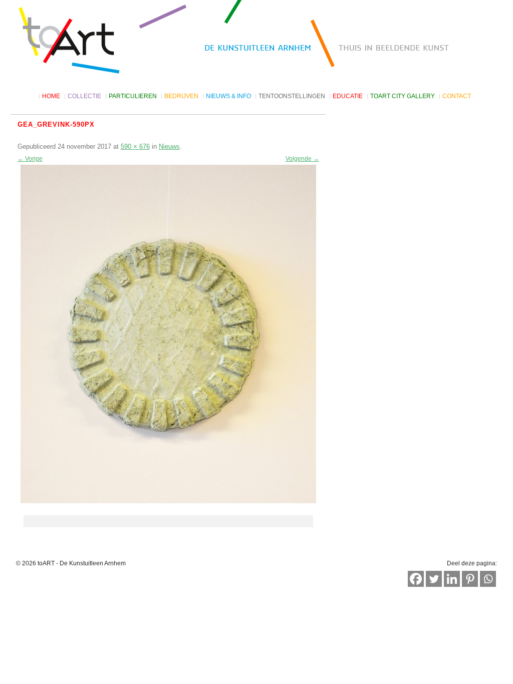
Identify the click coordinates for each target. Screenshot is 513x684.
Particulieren (133, 96)
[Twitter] (434, 579)
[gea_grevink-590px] (168, 334)
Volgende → (302, 158)
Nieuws (169, 146)
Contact (456, 96)
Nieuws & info (228, 96)
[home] (256, 41)
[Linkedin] (452, 579)
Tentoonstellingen (292, 96)
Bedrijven (181, 96)
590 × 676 (135, 146)
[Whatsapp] (488, 579)
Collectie (84, 96)
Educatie (348, 96)
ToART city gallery (402, 96)
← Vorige (30, 158)
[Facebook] (416, 579)
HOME (51, 96)
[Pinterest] (470, 579)
